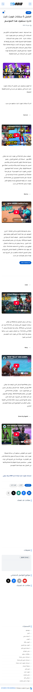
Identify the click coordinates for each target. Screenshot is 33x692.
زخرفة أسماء (26, 666)
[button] (24, 493)
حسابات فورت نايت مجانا (23, 663)
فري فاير (27, 669)
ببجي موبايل (26, 651)
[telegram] (19, 581)
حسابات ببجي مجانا (24, 657)
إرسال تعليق (24, 557)
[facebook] (14, 581)
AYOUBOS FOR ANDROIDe (8, 688)
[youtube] (25, 581)
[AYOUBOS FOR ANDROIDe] (16, 4)
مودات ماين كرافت (25, 681)
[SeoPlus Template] (31, 688)
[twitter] (8, 581)
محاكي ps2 (27, 678)
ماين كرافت (26, 675)
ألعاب (28, 12)
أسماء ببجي (26, 636)
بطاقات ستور (26, 654)
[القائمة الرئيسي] (30, 4)
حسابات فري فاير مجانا (23, 660)
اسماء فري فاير (25, 648)
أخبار (28, 633)
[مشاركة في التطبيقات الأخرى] (8, 493)
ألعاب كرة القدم (25, 645)
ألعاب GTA (27, 642)
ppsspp (28, 630)
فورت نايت (13, 485)
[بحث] (3, 4)
